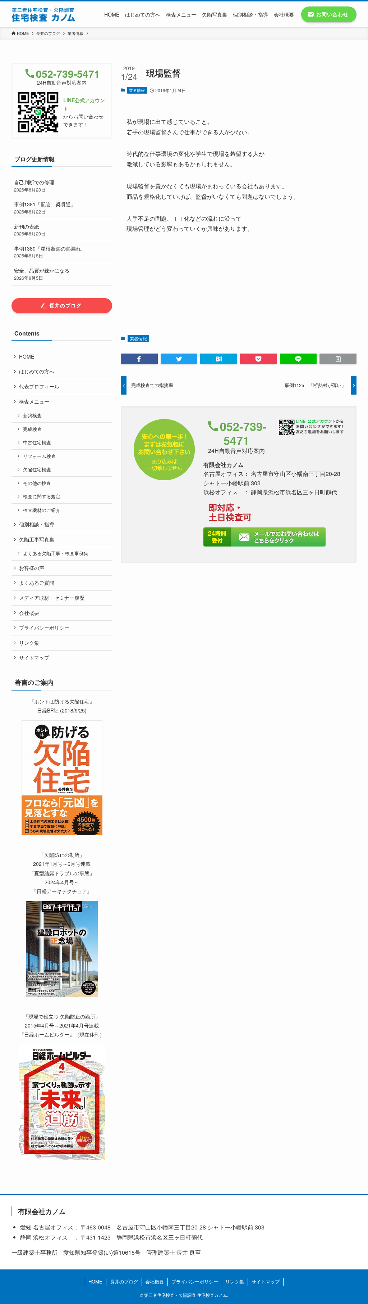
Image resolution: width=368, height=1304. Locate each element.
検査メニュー (34, 401)
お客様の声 (31, 567)
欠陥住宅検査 (37, 469)
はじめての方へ (36, 371)
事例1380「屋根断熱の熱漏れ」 (50, 252)
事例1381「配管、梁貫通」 (45, 208)
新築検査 (32, 415)
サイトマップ (34, 657)
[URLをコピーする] (337, 359)
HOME (26, 356)
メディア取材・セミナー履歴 (51, 597)
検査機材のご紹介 (41, 510)
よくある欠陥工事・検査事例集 (55, 553)
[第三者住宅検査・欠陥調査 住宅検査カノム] (43, 14)
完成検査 (32, 429)
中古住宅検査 (37, 442)
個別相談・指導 (36, 524)
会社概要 (29, 612)
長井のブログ (124, 1281)
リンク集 (29, 642)
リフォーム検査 (39, 456)
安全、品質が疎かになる (41, 274)
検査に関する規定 (41, 496)
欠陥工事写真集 (36, 539)
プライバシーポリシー (44, 627)
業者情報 (137, 90)
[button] (139, 359)
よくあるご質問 (36, 582)
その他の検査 (37, 483)
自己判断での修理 (34, 186)
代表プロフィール (39, 386)
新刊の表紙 (30, 230)
